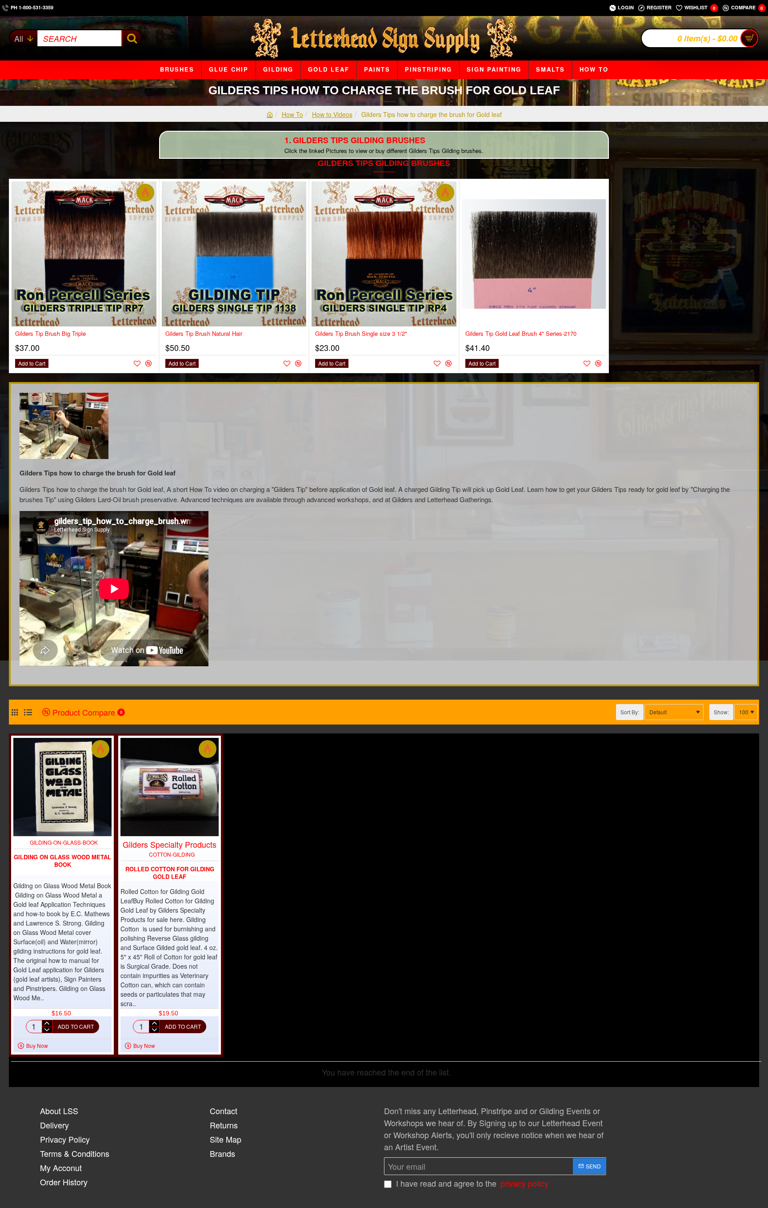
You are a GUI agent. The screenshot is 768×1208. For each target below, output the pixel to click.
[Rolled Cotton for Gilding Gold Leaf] (169, 787)
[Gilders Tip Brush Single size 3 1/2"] (384, 253)
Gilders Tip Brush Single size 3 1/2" (361, 334)
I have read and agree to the (471, 1183)
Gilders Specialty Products (169, 844)
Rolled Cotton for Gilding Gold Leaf (169, 873)
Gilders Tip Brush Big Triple (50, 334)
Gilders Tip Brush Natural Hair (203, 334)
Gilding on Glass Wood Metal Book (62, 861)
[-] (47, 1030)
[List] (27, 712)
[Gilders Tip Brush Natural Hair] (234, 253)
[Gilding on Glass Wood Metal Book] (62, 787)
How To (292, 114)
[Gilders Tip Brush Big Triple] (84, 253)
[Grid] (14, 712)
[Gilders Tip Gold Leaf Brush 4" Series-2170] (534, 253)
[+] (47, 1023)
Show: (721, 712)
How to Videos (332, 114)
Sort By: (629, 712)
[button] (31, 363)
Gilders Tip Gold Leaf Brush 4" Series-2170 (520, 334)
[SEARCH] (131, 38)
